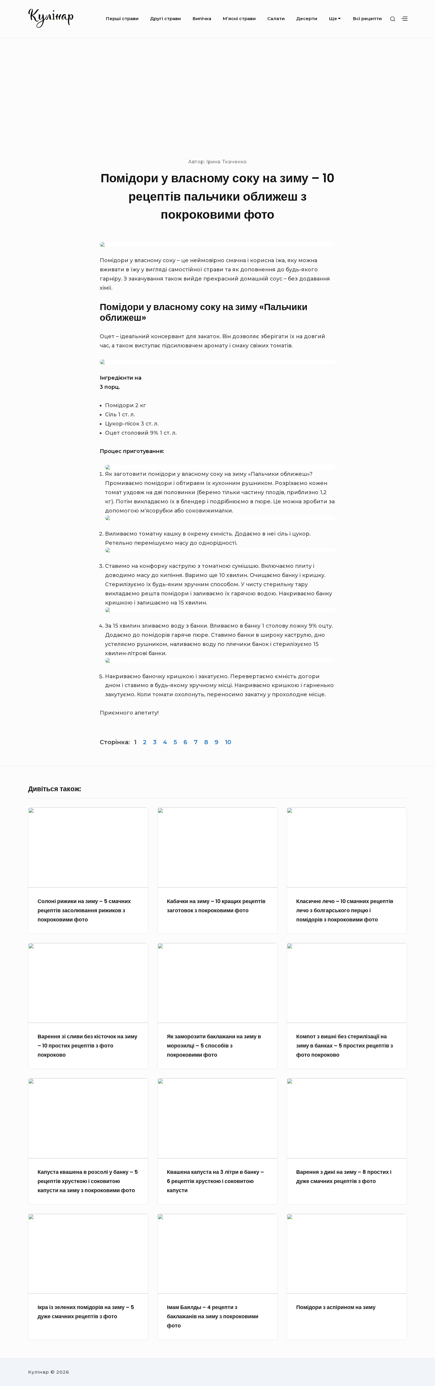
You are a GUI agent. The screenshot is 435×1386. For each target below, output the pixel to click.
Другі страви (165, 18)
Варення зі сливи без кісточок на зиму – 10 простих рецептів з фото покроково (87, 1045)
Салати (276, 18)
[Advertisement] (217, 97)
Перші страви (122, 18)
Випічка (202, 18)
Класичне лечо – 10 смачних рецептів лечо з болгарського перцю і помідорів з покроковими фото (344, 910)
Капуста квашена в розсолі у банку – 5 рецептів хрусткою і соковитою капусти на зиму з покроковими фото (88, 1181)
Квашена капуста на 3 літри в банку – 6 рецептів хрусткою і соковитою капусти (215, 1181)
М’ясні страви (239, 18)
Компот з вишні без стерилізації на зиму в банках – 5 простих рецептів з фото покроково (344, 1045)
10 (228, 742)
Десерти (306, 18)
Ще (333, 18)
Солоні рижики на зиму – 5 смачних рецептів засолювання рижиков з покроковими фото (84, 910)
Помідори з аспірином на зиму (336, 1307)
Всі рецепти (367, 18)
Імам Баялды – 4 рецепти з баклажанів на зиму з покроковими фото (212, 1316)
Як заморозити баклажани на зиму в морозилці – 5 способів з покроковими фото (214, 1045)
